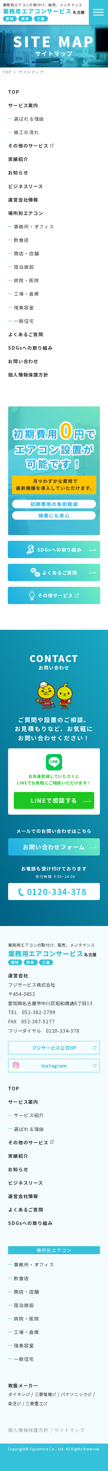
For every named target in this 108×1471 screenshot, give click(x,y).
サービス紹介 (29, 1115)
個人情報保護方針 (28, 374)
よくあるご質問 (26, 334)
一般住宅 (24, 320)
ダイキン (17, 1394)
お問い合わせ (23, 361)
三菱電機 (43, 1394)
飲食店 (21, 240)
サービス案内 (23, 105)
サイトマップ (69, 1430)
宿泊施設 (24, 266)
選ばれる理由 (29, 118)
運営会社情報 (23, 199)
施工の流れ (26, 132)
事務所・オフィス (34, 226)
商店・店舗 (26, 253)
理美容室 (24, 307)
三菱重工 (34, 1403)
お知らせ (18, 172)
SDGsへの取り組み (30, 347)
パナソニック (74, 1394)
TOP (7, 72)
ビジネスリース (25, 186)
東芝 (12, 1403)
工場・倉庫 (26, 293)
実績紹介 (18, 159)
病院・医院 (26, 280)
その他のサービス (28, 145)
